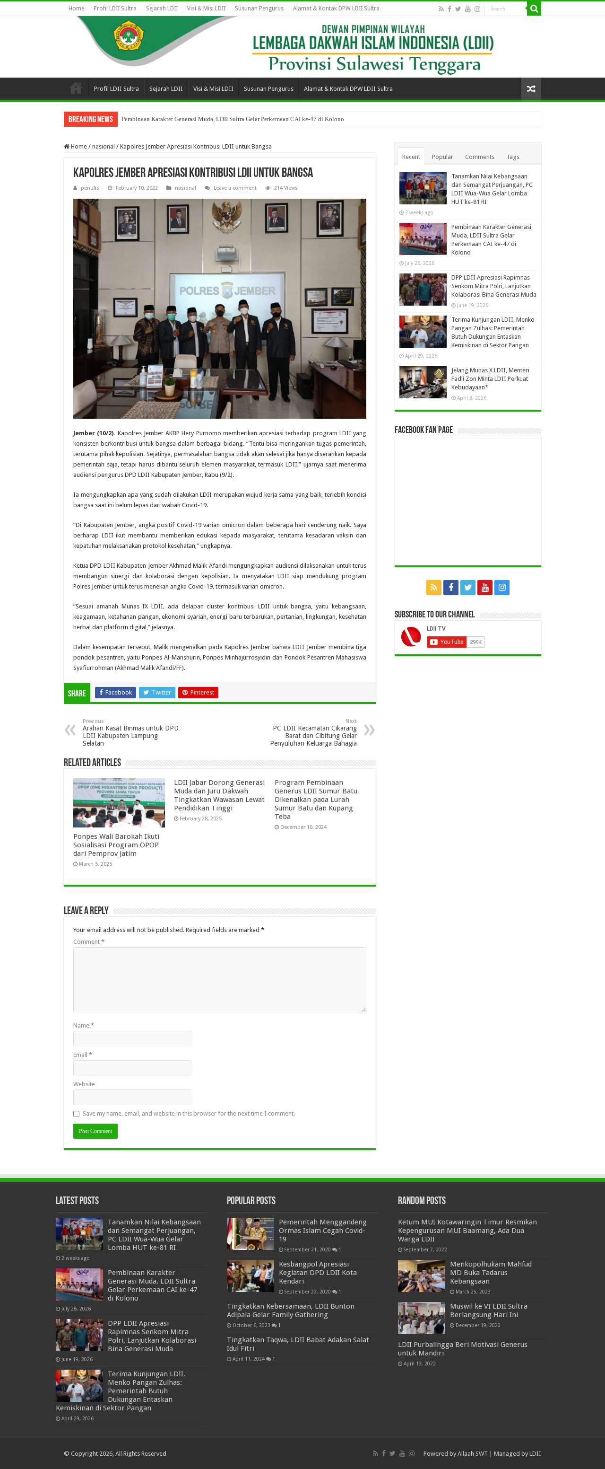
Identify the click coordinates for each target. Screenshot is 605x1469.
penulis (90, 188)
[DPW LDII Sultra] (302, 47)
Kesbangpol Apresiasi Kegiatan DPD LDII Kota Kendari (318, 1272)
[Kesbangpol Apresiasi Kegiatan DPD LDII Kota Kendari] (250, 1276)
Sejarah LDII (162, 8)
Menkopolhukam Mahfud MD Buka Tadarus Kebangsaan (491, 1272)
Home (76, 8)
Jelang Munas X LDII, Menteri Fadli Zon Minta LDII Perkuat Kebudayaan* (490, 379)
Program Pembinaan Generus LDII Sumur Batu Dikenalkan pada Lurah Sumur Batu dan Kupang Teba (316, 799)
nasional (103, 146)
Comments (479, 156)
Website (84, 1084)
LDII (535, 1453)
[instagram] (477, 9)
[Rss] (441, 9)
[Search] (534, 8)
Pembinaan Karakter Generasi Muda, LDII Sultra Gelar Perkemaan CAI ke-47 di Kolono (232, 119)
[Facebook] (449, 9)
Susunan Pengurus (259, 8)
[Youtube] (468, 9)
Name (83, 1025)
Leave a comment (235, 188)
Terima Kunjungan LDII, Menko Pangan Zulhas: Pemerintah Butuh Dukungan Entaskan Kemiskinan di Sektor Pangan (120, 1391)
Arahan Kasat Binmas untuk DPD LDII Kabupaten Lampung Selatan (131, 732)
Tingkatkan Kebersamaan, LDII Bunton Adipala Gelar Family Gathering (290, 1310)
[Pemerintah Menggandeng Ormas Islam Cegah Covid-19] (250, 1234)
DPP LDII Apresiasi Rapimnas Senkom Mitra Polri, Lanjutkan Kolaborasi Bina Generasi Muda (493, 286)
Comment (88, 941)
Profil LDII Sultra (115, 8)
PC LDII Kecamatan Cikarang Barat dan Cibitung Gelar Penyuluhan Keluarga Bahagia (313, 732)
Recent (411, 156)
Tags (512, 156)
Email (82, 1054)
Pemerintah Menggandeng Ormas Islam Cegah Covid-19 (323, 1230)
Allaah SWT (473, 1453)
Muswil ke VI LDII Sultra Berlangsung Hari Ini (488, 1310)
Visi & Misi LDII (206, 8)
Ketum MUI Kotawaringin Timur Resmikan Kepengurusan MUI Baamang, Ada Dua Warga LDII (467, 1230)
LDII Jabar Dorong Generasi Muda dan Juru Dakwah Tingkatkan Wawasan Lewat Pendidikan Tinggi (219, 795)
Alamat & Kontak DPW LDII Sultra (336, 8)
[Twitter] (458, 9)
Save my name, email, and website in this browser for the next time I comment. (189, 1113)
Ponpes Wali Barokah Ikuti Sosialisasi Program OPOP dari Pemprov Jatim (116, 845)
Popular (442, 156)
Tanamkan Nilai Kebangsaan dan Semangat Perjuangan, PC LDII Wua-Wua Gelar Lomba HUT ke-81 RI (154, 1235)
